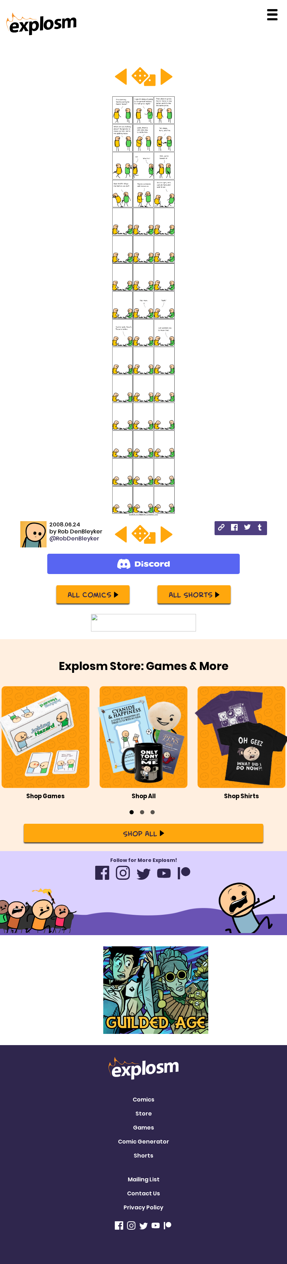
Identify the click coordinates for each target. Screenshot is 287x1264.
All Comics (89, 594)
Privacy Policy (143, 1207)
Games (143, 1128)
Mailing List (144, 1179)
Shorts (143, 1156)
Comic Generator (143, 1142)
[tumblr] (260, 528)
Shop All (140, 833)
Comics (143, 1100)
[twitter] (247, 528)
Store (143, 1114)
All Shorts (190, 594)
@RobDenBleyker (74, 538)
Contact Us (143, 1193)
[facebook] (234, 528)
